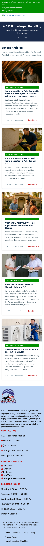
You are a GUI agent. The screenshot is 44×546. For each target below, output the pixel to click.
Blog (26, 533)
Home (19, 37)
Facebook (8, 465)
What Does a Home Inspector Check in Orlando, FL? (19, 286)
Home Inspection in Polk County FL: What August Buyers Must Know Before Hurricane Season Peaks (22, 94)
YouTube (8, 475)
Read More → (33, 120)
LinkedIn (7, 469)
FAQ (33, 533)
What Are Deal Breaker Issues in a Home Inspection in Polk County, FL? (21, 161)
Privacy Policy (11, 537)
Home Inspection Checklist (16, 541)
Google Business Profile (14, 478)
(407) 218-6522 (8, 11)
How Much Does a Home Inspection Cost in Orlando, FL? (22, 350)
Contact (16, 533)
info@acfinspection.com (12, 8)
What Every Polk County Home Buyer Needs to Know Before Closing (20, 225)
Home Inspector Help (15, 527)
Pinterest (7, 472)
